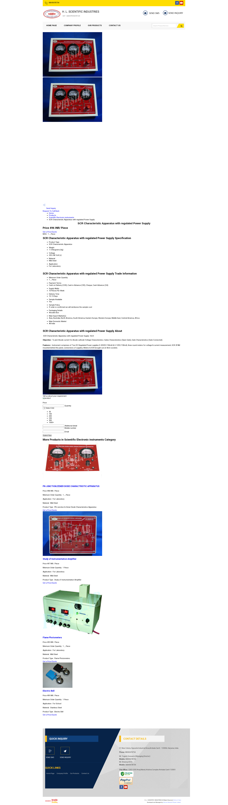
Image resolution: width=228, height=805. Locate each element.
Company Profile (72, 25)
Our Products (95, 25)
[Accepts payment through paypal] (125, 784)
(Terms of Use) (177, 800)
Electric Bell (49, 691)
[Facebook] (177, 4)
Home (51, 213)
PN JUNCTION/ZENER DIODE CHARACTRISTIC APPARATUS (71, 486)
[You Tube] (181, 4)
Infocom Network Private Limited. (172, 802)
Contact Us (115, 25)
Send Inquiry (51, 208)
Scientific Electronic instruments (61, 217)
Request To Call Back (51, 211)
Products (52, 215)
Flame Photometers (52, 637)
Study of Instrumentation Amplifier (59, 559)
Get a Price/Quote (50, 232)
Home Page (51, 25)
